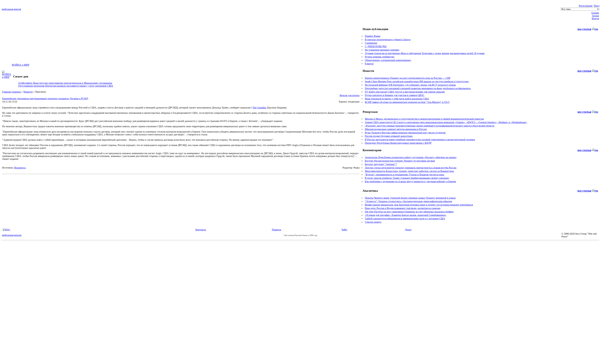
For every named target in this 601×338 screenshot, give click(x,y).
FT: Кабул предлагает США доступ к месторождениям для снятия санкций (405, 91)
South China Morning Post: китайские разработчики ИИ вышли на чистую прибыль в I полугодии (417, 81)
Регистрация (585, 5)
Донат (408, 229)
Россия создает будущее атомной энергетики (389, 136)
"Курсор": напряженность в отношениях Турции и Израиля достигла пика (404, 174)
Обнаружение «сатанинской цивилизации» (388, 60)
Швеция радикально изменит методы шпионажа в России (396, 129)
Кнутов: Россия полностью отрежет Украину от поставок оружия (400, 160)
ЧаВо (344, 229)
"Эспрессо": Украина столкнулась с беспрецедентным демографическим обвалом (408, 201)
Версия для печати (350, 95)
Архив (595, 15)
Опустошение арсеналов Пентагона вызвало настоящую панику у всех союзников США (65, 85)
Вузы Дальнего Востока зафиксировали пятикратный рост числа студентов (405, 132)
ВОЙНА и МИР (20, 65)
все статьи (584, 29)
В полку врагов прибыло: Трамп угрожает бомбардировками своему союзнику (407, 178)
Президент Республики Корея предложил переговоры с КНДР (398, 143)
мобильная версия (11, 9)
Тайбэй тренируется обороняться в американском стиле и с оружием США (405, 218)
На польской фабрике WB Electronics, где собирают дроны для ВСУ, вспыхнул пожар (410, 85)
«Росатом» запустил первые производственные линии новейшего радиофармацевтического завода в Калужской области (429, 125)
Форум (595, 18)
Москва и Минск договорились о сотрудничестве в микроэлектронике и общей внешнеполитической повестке (424, 119)
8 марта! (369, 63)
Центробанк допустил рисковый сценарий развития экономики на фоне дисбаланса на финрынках (418, 88)
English (595, 13)
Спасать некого (373, 222)
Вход (596, 5)
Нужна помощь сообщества (379, 56)
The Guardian (259, 107)
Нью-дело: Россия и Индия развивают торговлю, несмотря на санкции (402, 208)
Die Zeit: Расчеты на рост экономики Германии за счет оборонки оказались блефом (409, 211)
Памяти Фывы (372, 36)
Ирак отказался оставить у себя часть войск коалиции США (397, 98)
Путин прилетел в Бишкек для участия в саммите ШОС (394, 95)
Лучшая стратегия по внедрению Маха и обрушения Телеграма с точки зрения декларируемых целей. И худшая (424, 53)
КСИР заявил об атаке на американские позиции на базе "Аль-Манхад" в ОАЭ (407, 102)
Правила (276, 229)
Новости (28, 91)
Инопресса (20, 167)
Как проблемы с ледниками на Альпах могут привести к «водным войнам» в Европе (410, 181)
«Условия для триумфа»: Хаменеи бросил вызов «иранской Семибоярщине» (405, 215)
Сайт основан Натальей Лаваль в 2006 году (300, 235)
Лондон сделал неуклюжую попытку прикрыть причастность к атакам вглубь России (410, 167)
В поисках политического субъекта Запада (387, 39)
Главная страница (11, 91)
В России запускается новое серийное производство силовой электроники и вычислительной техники (420, 139)
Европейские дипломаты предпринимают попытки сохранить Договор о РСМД (45, 98)
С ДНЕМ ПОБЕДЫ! (376, 46)
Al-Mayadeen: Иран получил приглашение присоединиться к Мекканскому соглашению (65, 83)
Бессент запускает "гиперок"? (381, 164)
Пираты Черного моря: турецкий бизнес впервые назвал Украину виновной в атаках (410, 198)
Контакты (200, 229)
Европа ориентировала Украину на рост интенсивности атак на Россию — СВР (407, 78)
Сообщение (371, 43)
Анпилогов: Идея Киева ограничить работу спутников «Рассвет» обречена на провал (410, 157)
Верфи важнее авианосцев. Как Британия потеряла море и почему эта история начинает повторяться (419, 204)
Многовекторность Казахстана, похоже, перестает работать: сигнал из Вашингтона (409, 171)
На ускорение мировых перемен (382, 50)
